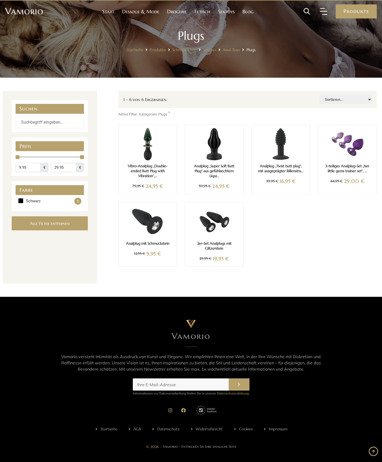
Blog (247, 11)
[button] (323, 11)
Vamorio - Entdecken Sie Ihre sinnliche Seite (199, 446)
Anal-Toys (231, 49)
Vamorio (24, 11)
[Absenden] (239, 384)
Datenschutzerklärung (233, 393)
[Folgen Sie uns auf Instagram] (170, 410)
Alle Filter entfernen (50, 223)
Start (108, 11)
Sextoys (226, 11)
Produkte (158, 49)
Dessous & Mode (140, 11)
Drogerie (177, 11)
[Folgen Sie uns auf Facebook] (183, 410)
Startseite (135, 49)
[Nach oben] (373, 451)
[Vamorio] (191, 324)
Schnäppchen (184, 49)
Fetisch (202, 11)
